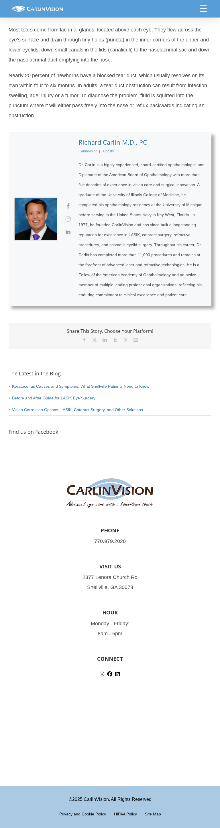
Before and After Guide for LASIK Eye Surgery (53, 398)
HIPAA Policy (125, 814)
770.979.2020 (110, 541)
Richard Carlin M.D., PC (112, 142)
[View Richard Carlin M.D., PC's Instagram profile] (68, 219)
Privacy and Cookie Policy (82, 814)
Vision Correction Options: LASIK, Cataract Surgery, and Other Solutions (77, 409)
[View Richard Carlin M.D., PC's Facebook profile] (68, 206)
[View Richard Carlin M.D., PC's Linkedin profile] (68, 232)
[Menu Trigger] (203, 8)
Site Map (153, 814)
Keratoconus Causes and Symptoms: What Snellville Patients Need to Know (80, 386)
